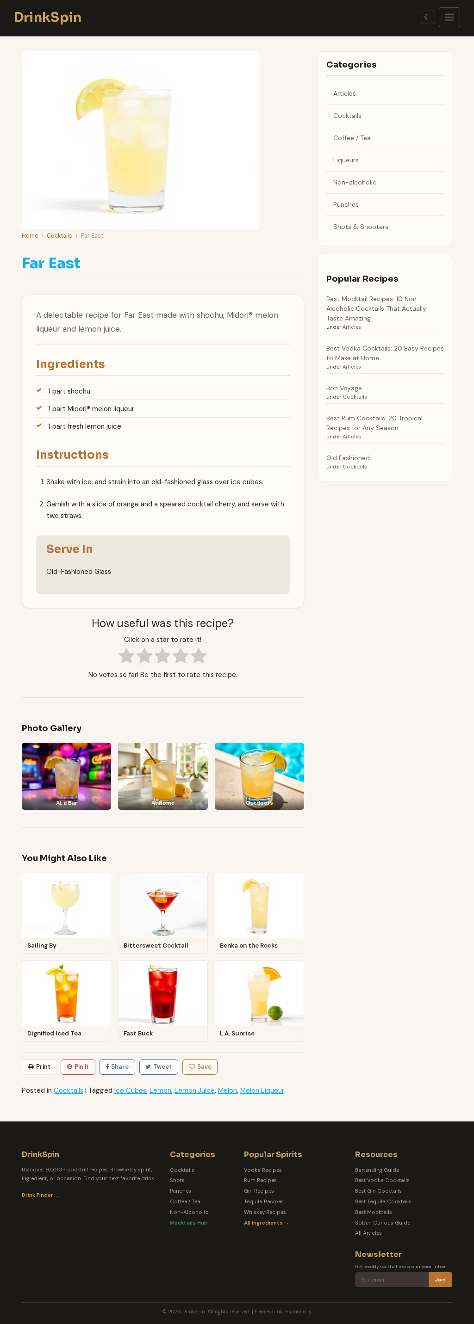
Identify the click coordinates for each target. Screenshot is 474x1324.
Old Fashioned (348, 458)
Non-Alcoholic (189, 1212)
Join (440, 1279)
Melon (227, 1090)
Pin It (82, 1067)
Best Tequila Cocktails (383, 1201)
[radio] (126, 656)
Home (30, 236)
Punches (346, 204)
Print (43, 1067)
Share (120, 1067)
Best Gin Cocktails (378, 1191)
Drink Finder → (41, 1195)
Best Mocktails (373, 1212)
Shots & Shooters (360, 226)
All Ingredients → (266, 1222)
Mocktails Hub (189, 1222)
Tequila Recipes (264, 1201)
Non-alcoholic (354, 182)
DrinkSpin (48, 17)
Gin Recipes (259, 1191)
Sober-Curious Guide (382, 1222)
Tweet (162, 1067)
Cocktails (59, 236)
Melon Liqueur (262, 1090)
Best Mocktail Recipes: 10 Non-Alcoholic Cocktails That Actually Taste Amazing (376, 308)
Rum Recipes (260, 1180)
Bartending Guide (377, 1170)
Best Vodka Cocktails (382, 1180)
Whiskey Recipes (265, 1212)
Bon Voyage (344, 388)
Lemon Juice (195, 1090)
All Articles (368, 1233)
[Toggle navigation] (450, 17)
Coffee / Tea (352, 138)
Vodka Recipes (263, 1170)
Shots (177, 1180)
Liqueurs (346, 160)
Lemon (160, 1090)
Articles (344, 93)
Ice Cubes (130, 1090)
